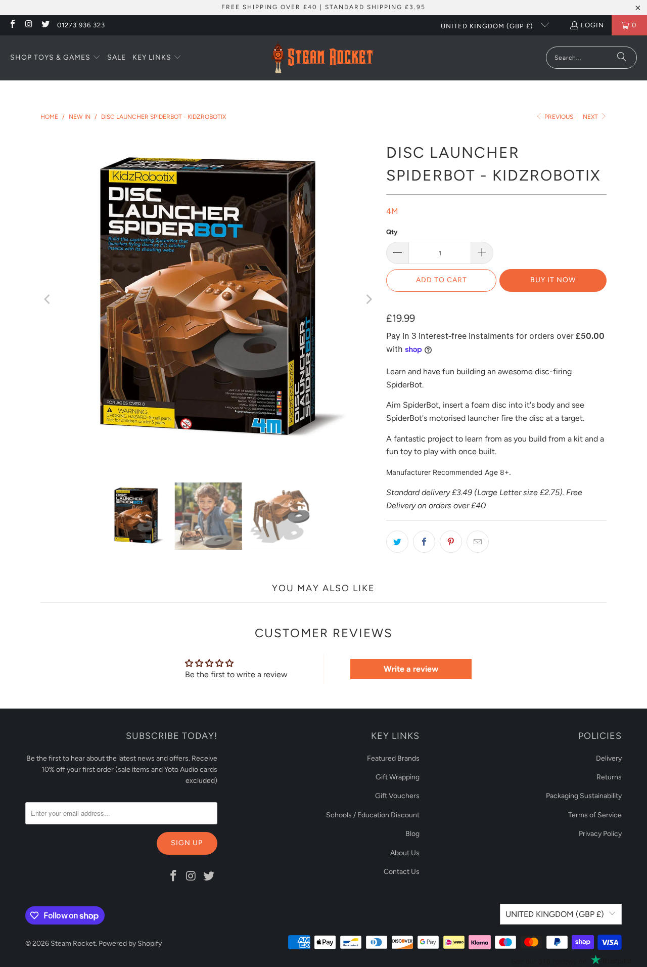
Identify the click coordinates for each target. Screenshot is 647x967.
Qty (391, 232)
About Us (405, 853)
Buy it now (553, 280)
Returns (609, 777)
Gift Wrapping (398, 777)
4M (392, 211)
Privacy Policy (600, 833)
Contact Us (402, 871)
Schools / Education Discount (373, 815)
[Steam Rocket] (322, 57)
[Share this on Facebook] (424, 542)
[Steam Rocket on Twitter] (45, 25)
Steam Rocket (73, 943)
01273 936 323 (81, 25)
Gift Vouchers (397, 796)
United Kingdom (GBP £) (488, 26)
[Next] (368, 299)
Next (591, 116)
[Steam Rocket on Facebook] (12, 25)
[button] (55, 58)
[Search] (622, 58)
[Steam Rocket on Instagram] (28, 25)
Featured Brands (393, 758)
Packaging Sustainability (584, 796)
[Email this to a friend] (478, 542)
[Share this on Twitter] (397, 542)
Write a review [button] (411, 669)
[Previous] (48, 299)
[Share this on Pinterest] (451, 542)
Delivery (609, 758)
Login (592, 25)
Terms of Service (595, 815)
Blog (412, 833)
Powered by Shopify (130, 943)
